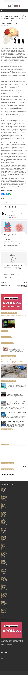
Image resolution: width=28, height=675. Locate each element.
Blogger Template (20, 673)
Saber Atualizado (7, 345)
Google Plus (12, 217)
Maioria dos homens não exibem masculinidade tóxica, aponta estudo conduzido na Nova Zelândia (14, 267)
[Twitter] (27, 1)
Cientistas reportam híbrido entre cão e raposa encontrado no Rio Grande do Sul (15, 422)
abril (2, 491)
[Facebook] (21, 1)
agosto (2, 488)
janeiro (2, 495)
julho (2, 502)
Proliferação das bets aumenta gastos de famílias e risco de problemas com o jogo (13, 316)
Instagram (14, 217)
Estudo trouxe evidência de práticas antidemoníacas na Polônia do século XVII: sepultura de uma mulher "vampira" (11, 361)
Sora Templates (12, 673)
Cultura (3, 451)
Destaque (6, 202)
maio (2, 490)
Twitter (7, 217)
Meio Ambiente (5, 455)
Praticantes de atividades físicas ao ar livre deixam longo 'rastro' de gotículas (16, 393)
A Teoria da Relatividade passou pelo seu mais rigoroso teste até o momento (16, 413)
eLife (14, 198)
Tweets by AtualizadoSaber (7, 339)
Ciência (3, 449)
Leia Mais (6, 277)
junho (2, 489)
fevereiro (3, 494)
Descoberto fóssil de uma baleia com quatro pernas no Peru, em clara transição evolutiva (16, 384)
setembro (3, 499)
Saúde (11, 202)
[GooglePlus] (23, 1)
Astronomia (4, 447)
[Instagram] (25, 1)
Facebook (10, 217)
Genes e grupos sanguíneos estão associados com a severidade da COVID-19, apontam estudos (16, 403)
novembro (3, 497)
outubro (3, 498)
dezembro (3, 496)
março (2, 492)
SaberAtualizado (5, 458)
